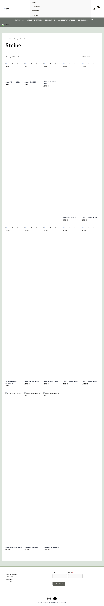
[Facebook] (55, 598)
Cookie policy (9, 577)
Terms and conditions (11, 574)
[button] (92, 20)
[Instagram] (49, 598)
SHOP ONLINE (36, 11)
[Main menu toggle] (100, 25)
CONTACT (35, 15)
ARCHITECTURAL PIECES (66, 20)
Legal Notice (9, 579)
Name (55, 572)
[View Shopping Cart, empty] (98, 8)
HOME (34, 2)
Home (7, 39)
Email (70, 572)
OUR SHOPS (36, 6)
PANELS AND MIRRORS (34, 20)
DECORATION (50, 20)
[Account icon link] (94, 9)
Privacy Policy (9, 582)
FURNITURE (19, 20)
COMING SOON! (83, 20)
